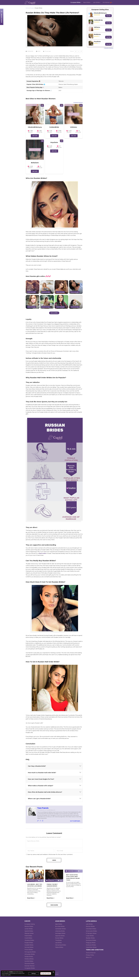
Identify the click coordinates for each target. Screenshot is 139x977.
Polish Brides (28, 935)
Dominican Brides (91, 940)
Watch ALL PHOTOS (73, 114)
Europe (32, 8)
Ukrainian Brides (29, 940)
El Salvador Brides (91, 933)
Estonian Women (30, 966)
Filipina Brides (59, 947)
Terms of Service (90, 952)
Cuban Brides (90, 935)
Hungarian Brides (30, 968)
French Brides (29, 949)
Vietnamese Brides (60, 945)
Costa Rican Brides (91, 947)
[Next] (27, 114)
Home (27, 8)
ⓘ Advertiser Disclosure (78, 102)
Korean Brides (59, 938)
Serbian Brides (29, 956)
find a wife (42, 553)
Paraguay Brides (90, 942)
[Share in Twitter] (78, 51)
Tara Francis (42, 808)
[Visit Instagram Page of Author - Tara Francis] (42, 821)
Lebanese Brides (60, 931)
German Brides (29, 947)
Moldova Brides (29, 959)
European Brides (75, 2)
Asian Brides (86, 2)
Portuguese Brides (30, 952)
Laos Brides (58, 942)
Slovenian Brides (29, 963)
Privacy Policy (90, 955)
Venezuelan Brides (91, 931)
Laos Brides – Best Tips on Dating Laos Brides (34, 885)
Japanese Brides (60, 935)
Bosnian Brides (29, 926)
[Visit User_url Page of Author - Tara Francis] (38, 821)
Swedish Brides (29, 945)
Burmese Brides (60, 926)
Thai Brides (58, 940)
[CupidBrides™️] (30, 2)
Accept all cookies (45, 973)
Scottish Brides (29, 961)
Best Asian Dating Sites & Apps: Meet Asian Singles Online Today (73, 877)
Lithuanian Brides (30, 954)
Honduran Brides (91, 945)
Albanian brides (29, 933)
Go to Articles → (75, 821)
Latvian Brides (29, 928)
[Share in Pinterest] (81, 51)
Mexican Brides (90, 926)
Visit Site (34, 135)
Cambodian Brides (60, 928)
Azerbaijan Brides (60, 933)
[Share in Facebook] (75, 51)
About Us (88, 957)
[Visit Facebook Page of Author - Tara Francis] (40, 821)
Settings (34, 973)
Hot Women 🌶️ (107, 2)
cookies (11, 972)
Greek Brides (28, 938)
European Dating (30, 924)
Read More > (31, 898)
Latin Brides (96, 2)
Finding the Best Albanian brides (52, 885)
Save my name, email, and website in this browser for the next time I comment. (50, 854)
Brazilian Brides (90, 938)
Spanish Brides (29, 931)
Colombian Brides (91, 928)
